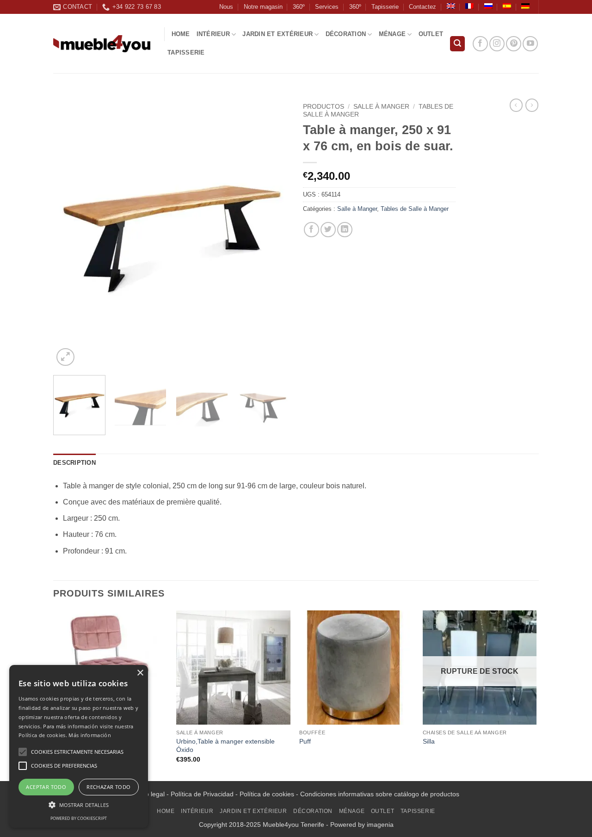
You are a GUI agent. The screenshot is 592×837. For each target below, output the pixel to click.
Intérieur (213, 34)
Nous (226, 6)
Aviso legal (149, 794)
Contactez (422, 6)
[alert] (78, 746)
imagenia (380, 824)
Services (327, 6)
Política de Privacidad (202, 794)
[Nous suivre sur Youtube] (530, 43)
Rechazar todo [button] (108, 786)
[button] (457, 43)
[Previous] (69, 234)
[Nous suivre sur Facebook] (480, 43)
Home (181, 34)
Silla (429, 741)
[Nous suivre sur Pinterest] (513, 43)
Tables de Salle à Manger (415, 208)
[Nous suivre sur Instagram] (497, 43)
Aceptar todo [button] (46, 786)
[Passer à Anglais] (451, 6)
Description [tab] (74, 462)
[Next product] (516, 104)
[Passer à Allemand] (525, 6)
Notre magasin (263, 6)
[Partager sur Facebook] (311, 229)
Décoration (346, 34)
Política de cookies (267, 794)
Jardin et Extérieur (277, 34)
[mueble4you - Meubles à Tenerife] (101, 43)
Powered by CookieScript (78, 818)
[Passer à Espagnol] (507, 6)
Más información (89, 735)
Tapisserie (385, 6)
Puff (305, 741)
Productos (323, 106)
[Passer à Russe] (488, 6)
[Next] (273, 234)
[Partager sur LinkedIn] (344, 229)
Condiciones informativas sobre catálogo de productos (379, 794)
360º (299, 6)
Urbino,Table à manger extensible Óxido (225, 746)
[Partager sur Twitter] (328, 229)
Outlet (431, 34)
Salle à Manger (381, 106)
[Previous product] (531, 104)
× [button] (139, 673)
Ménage (392, 34)
